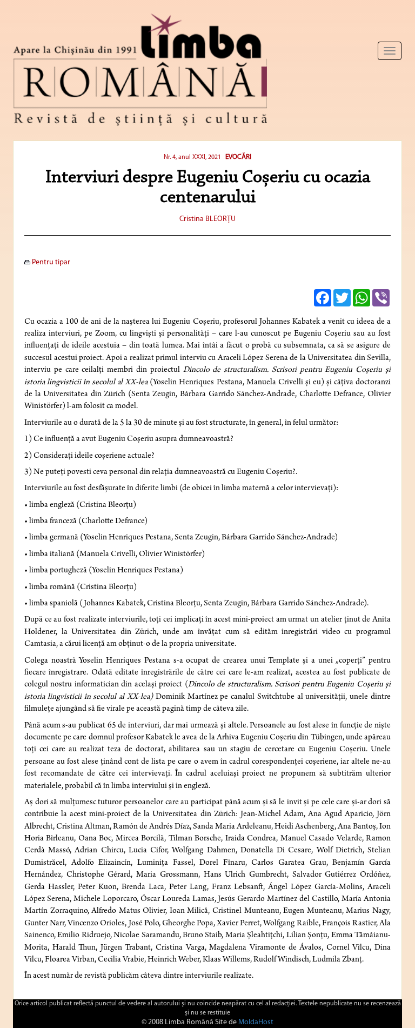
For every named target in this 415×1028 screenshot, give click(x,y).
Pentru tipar (50, 262)
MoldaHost (255, 1022)
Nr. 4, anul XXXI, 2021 (192, 157)
